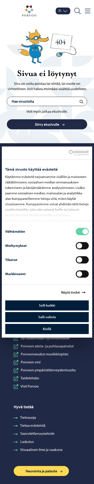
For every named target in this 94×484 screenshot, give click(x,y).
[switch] (82, 245)
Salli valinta (47, 317)
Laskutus (27, 441)
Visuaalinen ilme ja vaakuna (41, 449)
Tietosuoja (28, 417)
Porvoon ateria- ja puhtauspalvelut (47, 346)
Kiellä (47, 329)
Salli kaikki (47, 305)
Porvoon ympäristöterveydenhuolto (48, 370)
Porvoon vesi (31, 362)
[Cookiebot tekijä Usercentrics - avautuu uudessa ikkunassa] (73, 153)
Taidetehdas (30, 378)
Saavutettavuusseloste (37, 433)
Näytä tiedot (70, 292)
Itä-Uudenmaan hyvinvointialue (45, 338)
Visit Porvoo (30, 386)
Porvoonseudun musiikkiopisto (44, 354)
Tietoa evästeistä (32, 425)
